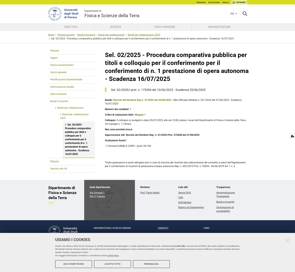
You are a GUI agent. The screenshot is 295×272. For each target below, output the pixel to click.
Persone (54, 50)
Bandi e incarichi (225, 201)
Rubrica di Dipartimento (191, 207)
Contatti (163, 228)
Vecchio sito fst (58, 168)
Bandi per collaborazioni (111, 34)
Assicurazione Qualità (62, 86)
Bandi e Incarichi (86, 34)
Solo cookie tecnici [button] (73, 264)
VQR (180, 197)
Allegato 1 (140, 114)
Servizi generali (58, 72)
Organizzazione (65, 34)
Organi (53, 57)
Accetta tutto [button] (112, 264)
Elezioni (54, 161)
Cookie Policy (113, 255)
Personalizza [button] (151, 264)
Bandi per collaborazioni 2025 (144, 34)
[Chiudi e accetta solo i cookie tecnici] (287, 240)
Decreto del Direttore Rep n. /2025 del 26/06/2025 (142, 100)
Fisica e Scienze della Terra (112, 14)
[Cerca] (243, 13)
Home (51, 34)
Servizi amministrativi (62, 65)
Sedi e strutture (58, 94)
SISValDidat (184, 202)
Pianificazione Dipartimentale (66, 79)
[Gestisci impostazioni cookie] (292, 136)
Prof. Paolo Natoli (149, 192)
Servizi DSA (184, 192)
